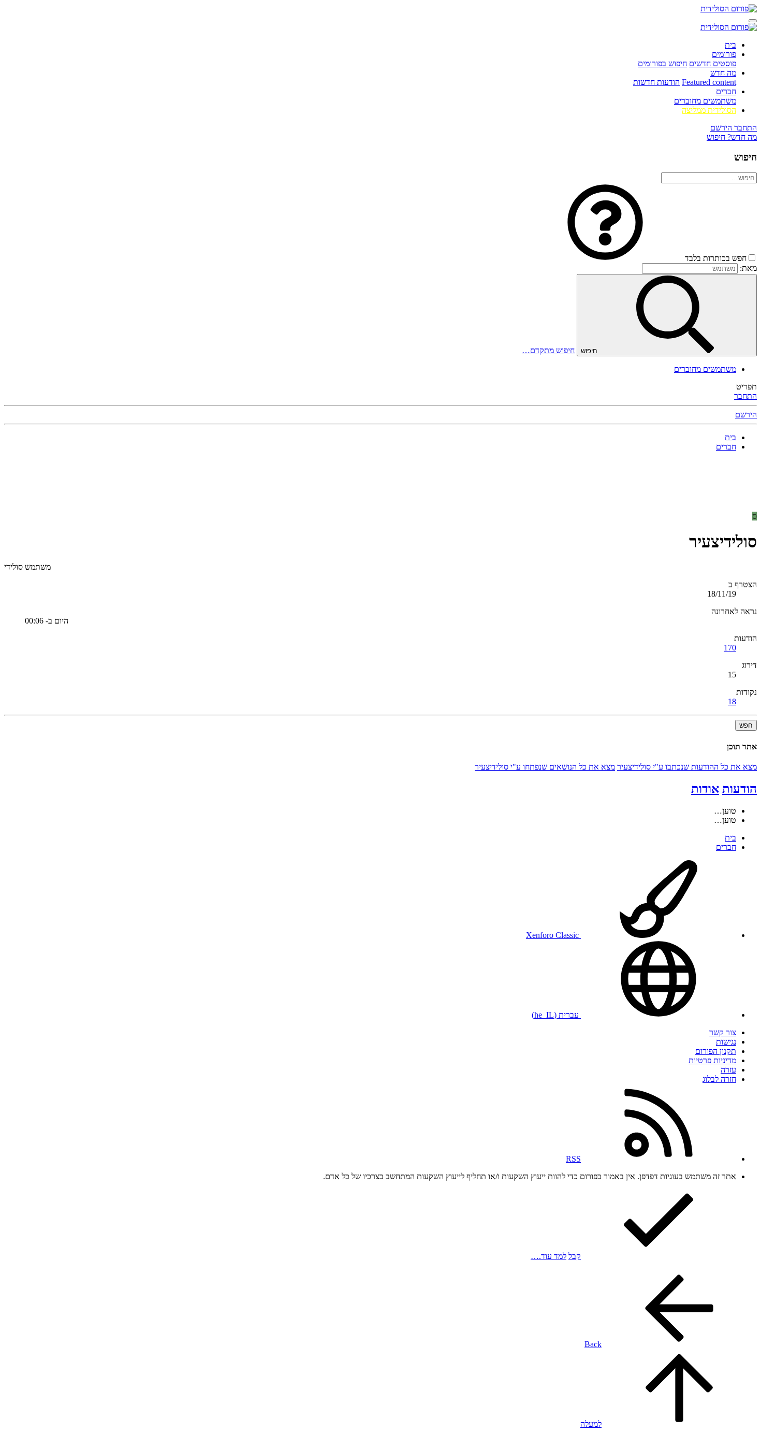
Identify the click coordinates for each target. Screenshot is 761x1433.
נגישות (726, 1041)
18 (732, 701)
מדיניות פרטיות (712, 1060)
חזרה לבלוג (719, 1079)
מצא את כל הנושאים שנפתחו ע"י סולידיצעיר (545, 766)
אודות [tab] (705, 788)
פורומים (724, 54)
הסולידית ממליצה (709, 110)
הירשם (746, 414)
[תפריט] (753, 20)
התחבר (745, 396)
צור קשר (722, 1032)
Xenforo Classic (553, 935)
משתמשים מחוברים (705, 100)
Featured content (709, 82)
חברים (726, 91)
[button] (605, 258)
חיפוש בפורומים (662, 63)
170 (730, 647)
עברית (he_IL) (556, 1014)
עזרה (728, 1069)
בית (730, 44)
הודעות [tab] (739, 788)
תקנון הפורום (715, 1051)
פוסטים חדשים (712, 63)
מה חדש (723, 72)
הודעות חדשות (656, 82)
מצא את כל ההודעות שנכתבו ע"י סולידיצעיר (687, 766)
